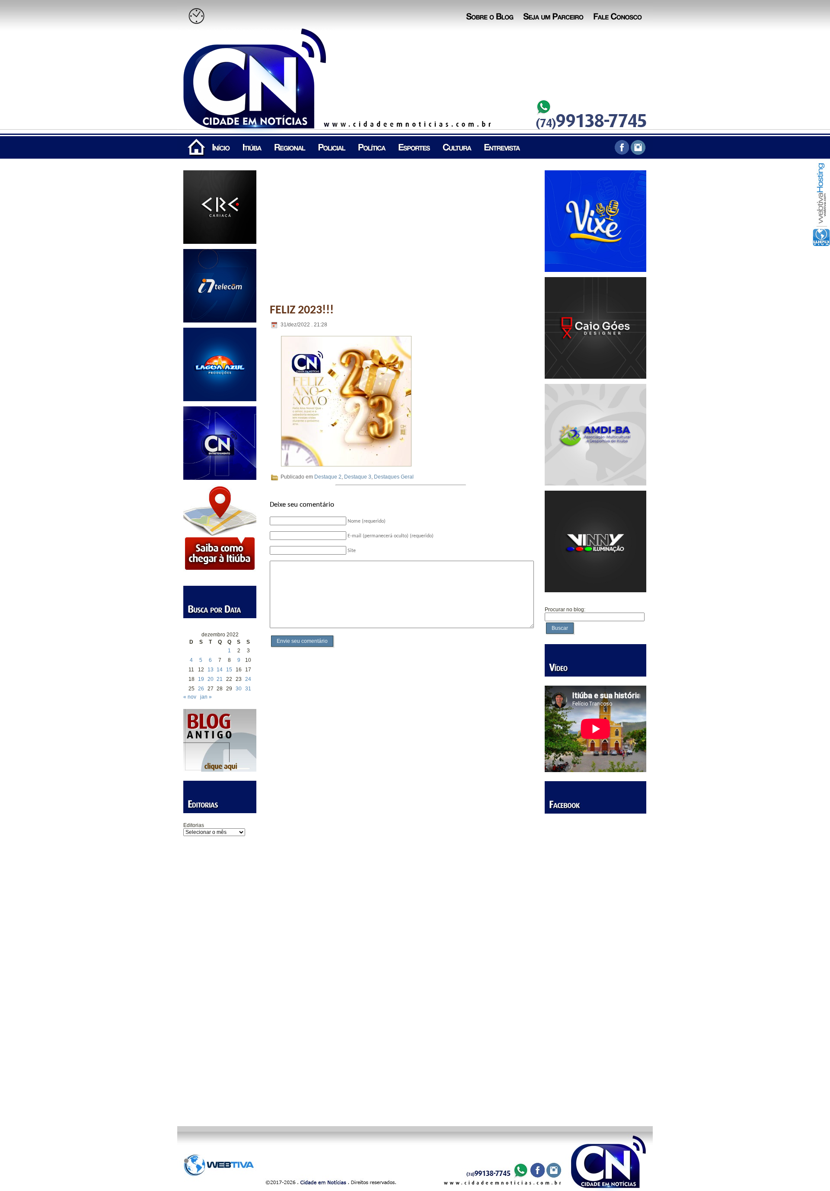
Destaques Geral (394, 477)
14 (220, 670)
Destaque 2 (328, 477)
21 (220, 679)
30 (239, 689)
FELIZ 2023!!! (302, 310)
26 (201, 689)
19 (201, 679)
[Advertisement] (219, 975)
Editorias (193, 825)
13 (211, 670)
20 (211, 679)
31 (248, 689)
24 (248, 679)
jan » (206, 697)
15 (229, 670)
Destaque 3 (357, 477)
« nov (189, 697)
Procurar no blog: (565, 610)
